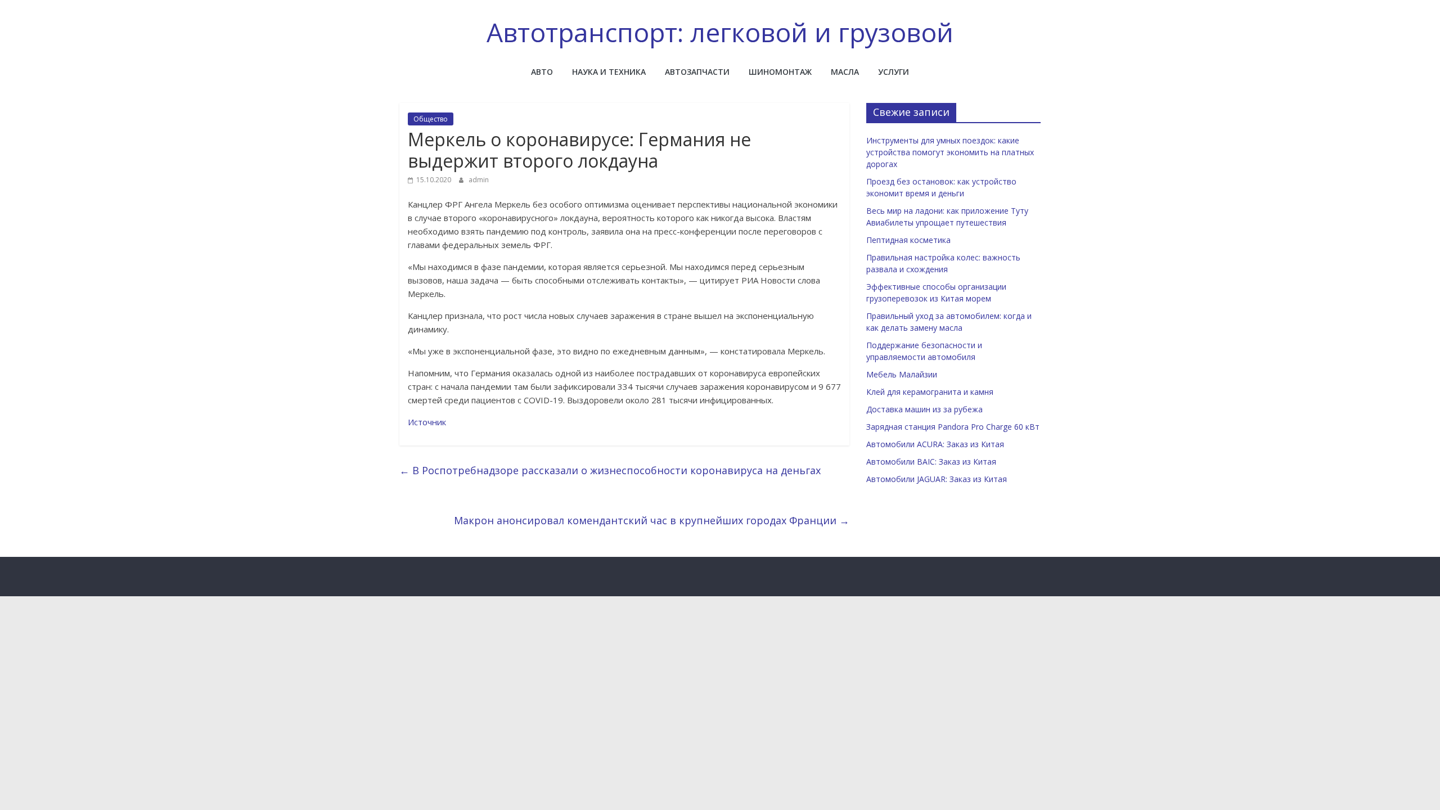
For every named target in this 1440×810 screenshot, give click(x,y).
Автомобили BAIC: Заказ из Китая (931, 461)
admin (479, 179)
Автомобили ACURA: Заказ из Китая (935, 444)
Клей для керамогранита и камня (929, 391)
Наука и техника (609, 71)
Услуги (893, 71)
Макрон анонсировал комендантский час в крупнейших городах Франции (651, 520)
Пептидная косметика (908, 240)
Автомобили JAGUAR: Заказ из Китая (936, 479)
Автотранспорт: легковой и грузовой (720, 32)
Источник (427, 422)
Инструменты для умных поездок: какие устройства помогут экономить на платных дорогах (950, 152)
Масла (845, 71)
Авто (542, 71)
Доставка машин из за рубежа (924, 409)
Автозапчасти (697, 71)
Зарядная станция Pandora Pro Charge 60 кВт (953, 426)
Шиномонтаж (780, 71)
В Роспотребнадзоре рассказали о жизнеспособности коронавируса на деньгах (610, 470)
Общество (430, 119)
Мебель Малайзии (901, 374)
